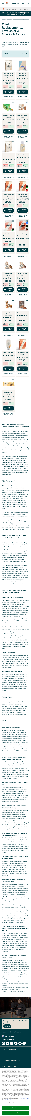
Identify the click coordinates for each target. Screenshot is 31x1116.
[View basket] (27, 3)
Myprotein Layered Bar (8, 314)
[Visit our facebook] (7, 1043)
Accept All (15, 1112)
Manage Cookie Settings (15, 1103)
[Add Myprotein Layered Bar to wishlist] (13, 300)
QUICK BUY (10, 91)
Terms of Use (7, 1099)
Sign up (7, 1026)
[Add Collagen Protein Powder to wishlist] (27, 340)
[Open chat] (24, 1043)
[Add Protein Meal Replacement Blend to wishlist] (13, 61)
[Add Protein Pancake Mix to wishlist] (13, 181)
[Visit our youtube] (20, 1043)
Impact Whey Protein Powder (22, 235)
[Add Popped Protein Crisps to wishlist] (13, 102)
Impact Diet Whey (8, 156)
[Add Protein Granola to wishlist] (27, 300)
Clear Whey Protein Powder (8, 235)
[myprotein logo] (15, 3)
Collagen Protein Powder (22, 353)
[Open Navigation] (3, 3)
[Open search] (7, 3)
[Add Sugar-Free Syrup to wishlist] (13, 340)
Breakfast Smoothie (22, 74)
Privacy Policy (25, 1098)
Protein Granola (22, 313)
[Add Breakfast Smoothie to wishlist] (27, 61)
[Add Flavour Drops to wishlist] (27, 142)
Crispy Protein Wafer (8, 274)
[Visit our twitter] (16, 1043)
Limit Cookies (15, 1108)
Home (4, 19)
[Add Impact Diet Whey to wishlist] (13, 142)
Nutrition (9, 19)
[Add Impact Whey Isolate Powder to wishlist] (27, 181)
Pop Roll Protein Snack (22, 116)
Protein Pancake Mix (8, 195)
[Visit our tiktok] (11, 1043)
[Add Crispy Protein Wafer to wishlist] (13, 260)
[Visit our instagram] (3, 1043)
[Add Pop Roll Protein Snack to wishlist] (27, 102)
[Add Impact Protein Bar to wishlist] (27, 260)
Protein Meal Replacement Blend (8, 75)
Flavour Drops (22, 155)
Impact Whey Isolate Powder (22, 195)
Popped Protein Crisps (8, 116)
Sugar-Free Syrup (8, 352)
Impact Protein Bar (22, 274)
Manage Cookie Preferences (11, 1032)
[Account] (23, 3)
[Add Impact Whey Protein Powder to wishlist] (27, 221)
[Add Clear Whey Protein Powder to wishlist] (13, 221)
